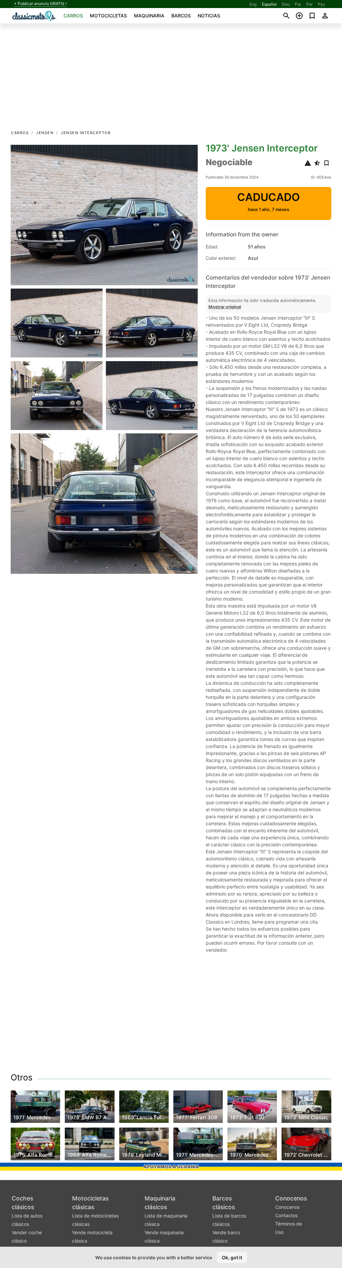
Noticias (209, 15)
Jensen (44, 132)
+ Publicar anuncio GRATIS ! (40, 3)
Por (309, 4)
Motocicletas (108, 15)
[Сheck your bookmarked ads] (312, 15)
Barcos (181, 15)
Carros (73, 15)
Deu (286, 4)
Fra (298, 4)
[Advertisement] (171, 79)
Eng (252, 4)
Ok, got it (232, 1257)
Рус (321, 4)
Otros (21, 1077)
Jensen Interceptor (86, 132)
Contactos (286, 1215)
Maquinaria (149, 15)
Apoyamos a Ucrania (171, 1166)
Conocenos (291, 1198)
